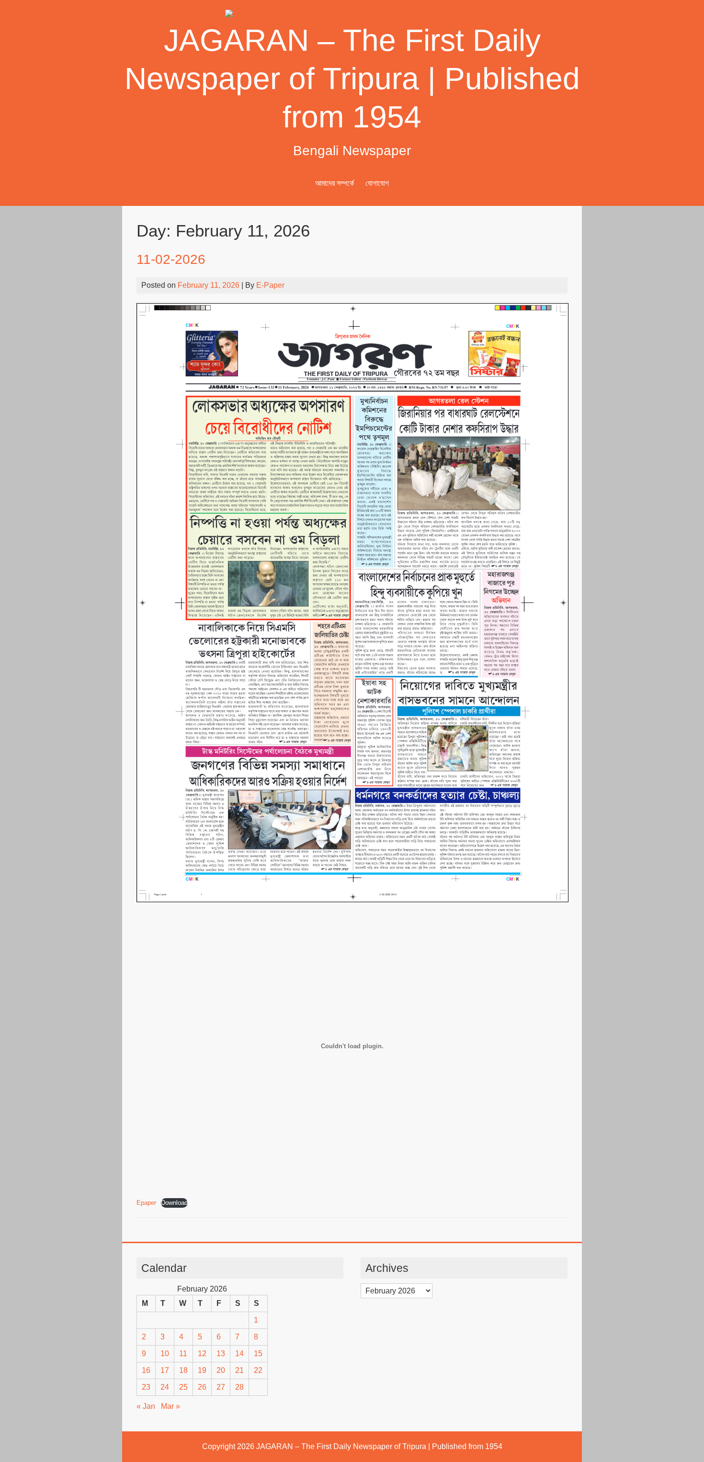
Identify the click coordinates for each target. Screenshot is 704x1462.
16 (146, 1370)
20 (220, 1370)
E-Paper (270, 285)
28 (239, 1387)
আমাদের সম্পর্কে (334, 183)
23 (146, 1387)
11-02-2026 (170, 259)
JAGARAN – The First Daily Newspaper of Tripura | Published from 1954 (352, 78)
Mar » (170, 1406)
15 (258, 1353)
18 (183, 1370)
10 (164, 1353)
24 (164, 1387)
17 (164, 1370)
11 (183, 1353)
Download (174, 1202)
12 (202, 1353)
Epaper (146, 1202)
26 (202, 1387)
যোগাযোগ (377, 183)
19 (202, 1370)
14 (239, 1353)
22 (258, 1370)
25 (183, 1387)
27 (220, 1387)
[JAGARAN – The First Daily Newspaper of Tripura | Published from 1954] (352, 15)
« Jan (145, 1406)
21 (239, 1370)
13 (220, 1353)
